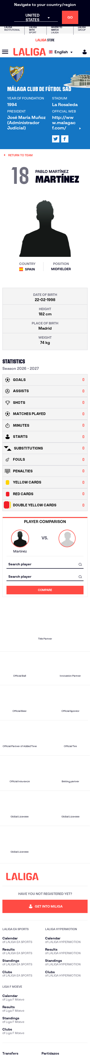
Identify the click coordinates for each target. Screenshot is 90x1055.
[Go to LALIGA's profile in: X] (55, 138)
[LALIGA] (29, 52)
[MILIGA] (83, 52)
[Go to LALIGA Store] (45, 40)
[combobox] (45, 564)
